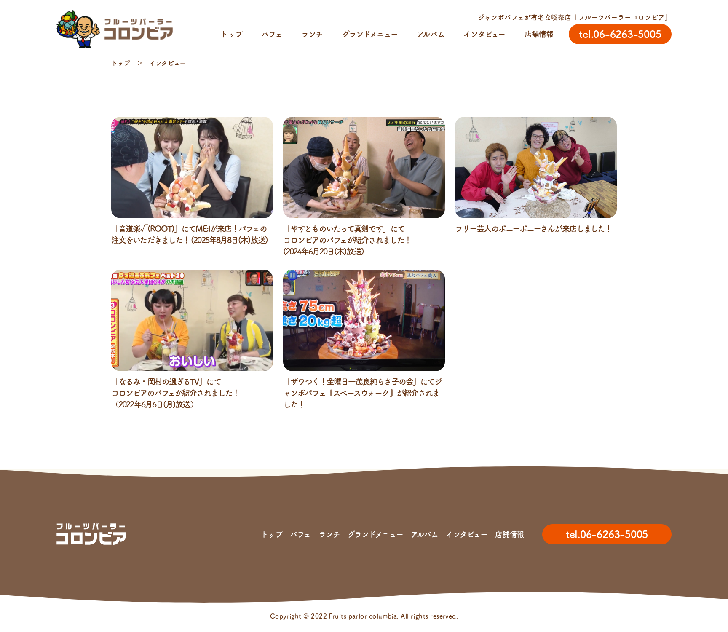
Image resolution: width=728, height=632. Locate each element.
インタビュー (484, 34)
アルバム (430, 34)
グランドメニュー (370, 34)
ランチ (312, 34)
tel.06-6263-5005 (607, 534)
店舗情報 (539, 34)
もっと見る (364, 428)
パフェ (271, 34)
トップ (231, 34)
